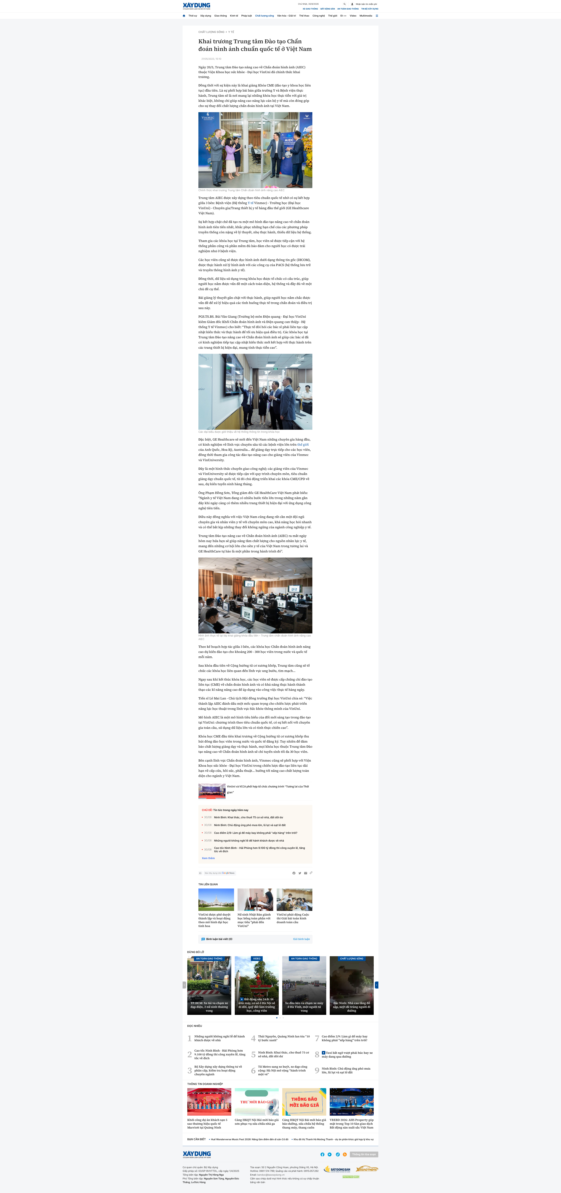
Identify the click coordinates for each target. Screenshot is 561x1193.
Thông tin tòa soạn (364, 1154)
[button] (276, 1017)
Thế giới (332, 15)
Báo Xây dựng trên (213, 873)
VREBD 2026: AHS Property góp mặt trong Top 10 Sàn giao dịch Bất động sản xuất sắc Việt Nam (352, 1123)
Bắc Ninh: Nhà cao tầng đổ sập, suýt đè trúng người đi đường (351, 1007)
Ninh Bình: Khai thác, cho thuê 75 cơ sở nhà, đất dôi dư (248, 817)
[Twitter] (300, 873)
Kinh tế (234, 15)
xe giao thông (310, 9)
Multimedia (366, 15)
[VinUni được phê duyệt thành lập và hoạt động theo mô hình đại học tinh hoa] (216, 899)
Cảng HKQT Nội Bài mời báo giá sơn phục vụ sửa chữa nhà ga (257, 1122)
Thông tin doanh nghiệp (205, 1084)
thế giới (303, 444)
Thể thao (304, 15)
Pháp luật (246, 15)
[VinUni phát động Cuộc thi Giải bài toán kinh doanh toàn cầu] (294, 899)
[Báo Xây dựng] (197, 6)
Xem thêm (208, 858)
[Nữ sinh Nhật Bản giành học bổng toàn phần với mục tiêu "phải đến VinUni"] (255, 899)
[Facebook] (294, 873)
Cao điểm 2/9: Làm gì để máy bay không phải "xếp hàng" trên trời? (255, 833)
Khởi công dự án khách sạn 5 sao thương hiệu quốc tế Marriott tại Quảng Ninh (207, 1123)
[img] (255, 150)
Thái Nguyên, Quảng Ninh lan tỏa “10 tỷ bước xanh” (284, 1038)
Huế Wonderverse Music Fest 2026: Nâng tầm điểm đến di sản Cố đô (249, 1139)
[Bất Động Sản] (337, 1169)
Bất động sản (328, 9)
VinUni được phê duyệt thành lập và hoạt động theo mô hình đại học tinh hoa (214, 920)
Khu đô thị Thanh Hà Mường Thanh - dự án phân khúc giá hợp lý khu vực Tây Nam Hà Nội (343, 1139)
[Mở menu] (376, 15)
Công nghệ (318, 15)
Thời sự (192, 15)
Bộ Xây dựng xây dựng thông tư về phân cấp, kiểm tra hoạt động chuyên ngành (218, 1070)
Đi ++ (344, 15)
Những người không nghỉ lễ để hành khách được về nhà (249, 840)
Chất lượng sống (264, 15)
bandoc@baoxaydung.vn (271, 1174)
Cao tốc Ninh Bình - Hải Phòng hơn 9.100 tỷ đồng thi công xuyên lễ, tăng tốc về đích (259, 850)
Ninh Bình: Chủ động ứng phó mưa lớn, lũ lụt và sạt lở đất (250, 825)
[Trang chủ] (184, 16)
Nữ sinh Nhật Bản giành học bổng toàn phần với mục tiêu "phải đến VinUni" (254, 920)
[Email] (305, 873)
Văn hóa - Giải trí (286, 15)
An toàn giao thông (348, 9)
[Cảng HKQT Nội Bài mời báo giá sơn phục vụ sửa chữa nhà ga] (257, 1102)
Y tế (231, 32)
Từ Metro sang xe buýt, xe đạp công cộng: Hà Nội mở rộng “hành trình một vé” (282, 1070)
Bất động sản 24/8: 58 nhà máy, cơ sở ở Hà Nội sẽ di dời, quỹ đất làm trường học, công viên (256, 1005)
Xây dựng (205, 15)
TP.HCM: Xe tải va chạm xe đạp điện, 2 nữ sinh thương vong (209, 1007)
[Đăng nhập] (352, 4)
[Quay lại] (200, 873)
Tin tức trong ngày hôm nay (231, 810)
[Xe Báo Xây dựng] (367, 1169)
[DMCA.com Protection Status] (351, 1176)
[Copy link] (311, 873)
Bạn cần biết (196, 1139)
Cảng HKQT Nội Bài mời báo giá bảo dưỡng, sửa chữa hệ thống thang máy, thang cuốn (304, 1123)
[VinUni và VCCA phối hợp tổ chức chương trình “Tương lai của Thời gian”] (212, 791)
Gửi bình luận (301, 939)
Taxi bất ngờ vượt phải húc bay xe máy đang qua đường (347, 1054)
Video (353, 15)
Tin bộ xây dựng (369, 9)
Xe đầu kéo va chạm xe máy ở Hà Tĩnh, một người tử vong (304, 1007)
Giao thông (220, 15)
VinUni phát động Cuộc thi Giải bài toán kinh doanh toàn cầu (293, 918)
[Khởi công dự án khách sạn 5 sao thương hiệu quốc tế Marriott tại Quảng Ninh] (209, 1102)
